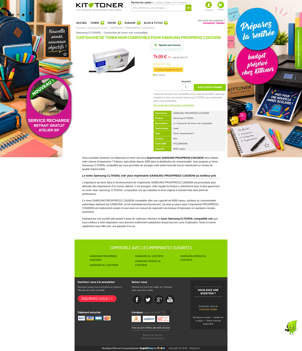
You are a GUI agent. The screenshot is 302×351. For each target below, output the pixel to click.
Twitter (148, 299)
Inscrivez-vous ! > (97, 299)
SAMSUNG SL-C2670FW (149, 256)
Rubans (130, 22)
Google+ (159, 299)
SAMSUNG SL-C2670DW (104, 265)
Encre (112, 22)
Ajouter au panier (210, 87)
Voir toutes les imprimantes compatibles (173, 105)
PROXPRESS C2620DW (139, 27)
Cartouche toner (97, 27)
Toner (94, 22)
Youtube (170, 299)
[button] (208, 308)
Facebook (137, 299)
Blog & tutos (153, 22)
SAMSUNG (116, 27)
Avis (169, 64)
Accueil (81, 22)
